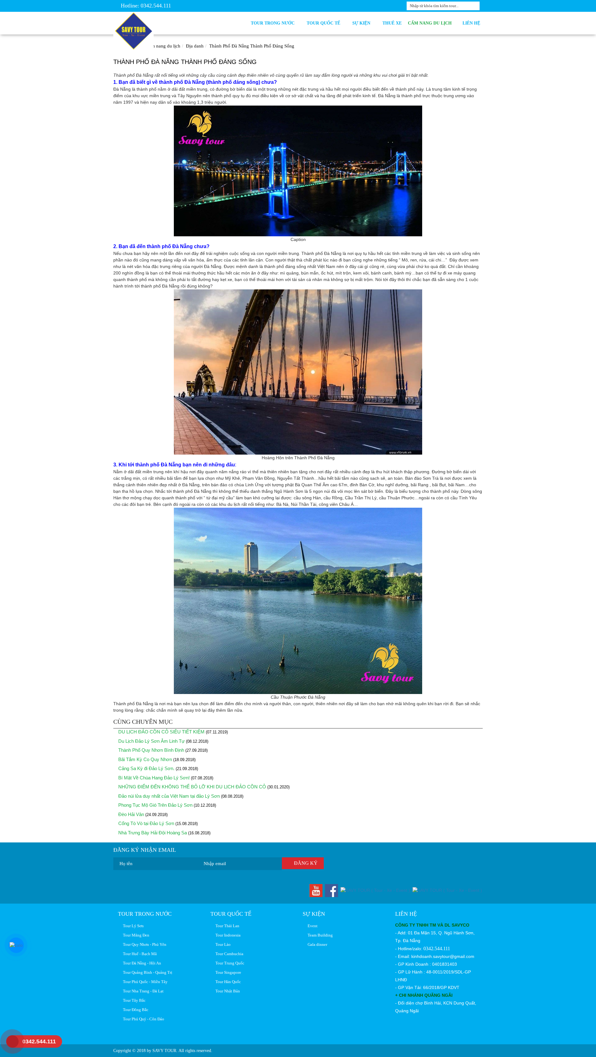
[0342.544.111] (7, 1041)
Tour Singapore (227, 972)
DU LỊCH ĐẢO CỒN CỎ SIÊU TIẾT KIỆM (161, 731)
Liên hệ (471, 23)
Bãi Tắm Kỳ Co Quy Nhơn (144, 759)
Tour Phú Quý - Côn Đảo (142, 1019)
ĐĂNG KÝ (304, 863)
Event (312, 925)
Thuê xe (392, 23)
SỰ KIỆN (362, 23)
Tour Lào (222, 944)
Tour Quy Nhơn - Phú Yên (143, 944)
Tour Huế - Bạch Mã (139, 953)
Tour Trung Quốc (229, 963)
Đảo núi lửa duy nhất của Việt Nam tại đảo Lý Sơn (169, 796)
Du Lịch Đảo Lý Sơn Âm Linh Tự (151, 741)
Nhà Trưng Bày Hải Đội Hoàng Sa (152, 832)
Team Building (319, 935)
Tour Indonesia (227, 935)
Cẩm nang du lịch (430, 23)
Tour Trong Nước (274, 23)
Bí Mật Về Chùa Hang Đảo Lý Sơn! (153, 777)
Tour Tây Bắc (133, 1000)
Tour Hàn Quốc (227, 981)
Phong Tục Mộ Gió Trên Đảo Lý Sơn (154, 805)
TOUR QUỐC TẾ (325, 23)
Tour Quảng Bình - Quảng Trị (146, 972)
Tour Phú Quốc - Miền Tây (144, 981)
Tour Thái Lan (226, 925)
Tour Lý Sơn (132, 925)
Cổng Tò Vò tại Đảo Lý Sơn (145, 823)
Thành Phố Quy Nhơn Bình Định (150, 750)
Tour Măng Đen (135, 935)
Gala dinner (316, 944)
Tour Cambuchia (228, 953)
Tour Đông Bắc (134, 1009)
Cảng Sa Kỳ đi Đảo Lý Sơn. (145, 768)
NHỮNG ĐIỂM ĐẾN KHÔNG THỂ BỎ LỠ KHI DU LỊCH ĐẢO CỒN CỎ (191, 786)
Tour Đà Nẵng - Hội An (141, 963)
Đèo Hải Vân (130, 814)
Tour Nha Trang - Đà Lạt (142, 991)
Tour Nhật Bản (227, 991)
